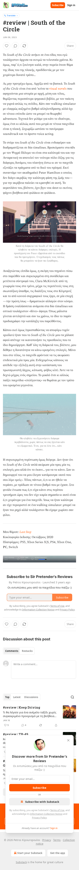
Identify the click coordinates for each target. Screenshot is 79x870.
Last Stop (25, 532)
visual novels (58, 88)
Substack (21, 862)
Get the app (57, 853)
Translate (11, 15)
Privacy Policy (39, 817)
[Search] (72, 697)
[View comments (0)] (15, 46)
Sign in (71, 5)
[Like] (6, 46)
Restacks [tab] (27, 651)
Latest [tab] (17, 697)
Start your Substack (29, 853)
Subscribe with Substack (42, 802)
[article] (39, 716)
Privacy (46, 840)
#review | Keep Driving (21, 707)
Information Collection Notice (46, 814)
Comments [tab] (11, 651)
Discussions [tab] (31, 697)
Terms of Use (57, 810)
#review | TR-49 (15, 734)
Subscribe (58, 5)
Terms (57, 840)
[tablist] (19, 651)
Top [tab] (7, 697)
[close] (68, 740)
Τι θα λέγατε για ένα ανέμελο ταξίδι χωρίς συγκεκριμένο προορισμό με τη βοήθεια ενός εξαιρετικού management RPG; (29, 714)
